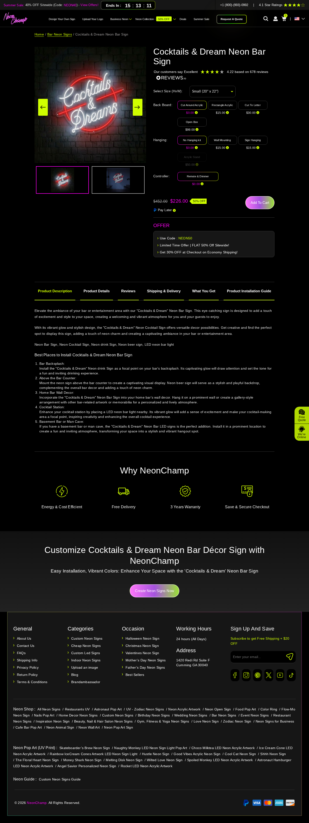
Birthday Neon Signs (154, 715)
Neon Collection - (152, 19)
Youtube (280, 675)
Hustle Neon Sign (155, 754)
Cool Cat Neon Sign (240, 754)
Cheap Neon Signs (86, 646)
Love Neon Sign (206, 721)
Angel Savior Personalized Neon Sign (86, 766)
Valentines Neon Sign (142, 653)
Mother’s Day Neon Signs (146, 660)
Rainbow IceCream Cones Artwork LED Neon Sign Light (93, 754)
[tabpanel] (154, 377)
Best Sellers (135, 675)
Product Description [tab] (55, 291)
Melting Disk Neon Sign (124, 760)
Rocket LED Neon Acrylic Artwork (146, 766)
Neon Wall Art (89, 727)
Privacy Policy (28, 667)
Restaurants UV (77, 709)
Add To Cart (260, 202)
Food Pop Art (245, 709)
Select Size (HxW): (168, 91)
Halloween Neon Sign (142, 638)
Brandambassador (85, 682)
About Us (24, 638)
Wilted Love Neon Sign (165, 760)
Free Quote (302, 418)
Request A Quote (232, 19)
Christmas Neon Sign (142, 646)
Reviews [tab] (128, 291)
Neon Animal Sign (60, 727)
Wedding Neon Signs (190, 715)
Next (137, 107)
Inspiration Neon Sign (53, 721)
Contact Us (25, 646)
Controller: (161, 176)
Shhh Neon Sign (273, 754)
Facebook (235, 675)
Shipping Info (27, 660)
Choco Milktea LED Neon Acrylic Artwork (223, 748)
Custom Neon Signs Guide (60, 779)
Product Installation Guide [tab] (249, 291)
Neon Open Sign (218, 709)
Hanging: (160, 140)
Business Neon (119, 19)
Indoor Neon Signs (85, 660)
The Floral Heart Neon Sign (37, 760)
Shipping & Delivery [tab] (164, 291)
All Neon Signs (48, 709)
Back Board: (162, 105)
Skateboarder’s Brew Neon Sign (84, 748)
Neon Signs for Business (275, 721)
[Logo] (16, 18)
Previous (43, 107)
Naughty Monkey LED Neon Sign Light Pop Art (150, 748)
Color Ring (268, 709)
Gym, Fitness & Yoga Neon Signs (163, 721)
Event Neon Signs (255, 715)
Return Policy (27, 675)
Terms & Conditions (32, 682)
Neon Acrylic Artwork (184, 709)
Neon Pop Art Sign (118, 727)
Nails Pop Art (44, 715)
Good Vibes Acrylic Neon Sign (197, 754)
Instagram (246, 675)
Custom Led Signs (85, 653)
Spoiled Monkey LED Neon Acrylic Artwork (220, 760)
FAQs (21, 653)
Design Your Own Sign (62, 19)
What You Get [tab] (203, 291)
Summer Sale (201, 19)
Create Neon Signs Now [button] (154, 591)
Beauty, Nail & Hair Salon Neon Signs (103, 721)
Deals (183, 19)
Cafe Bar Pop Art (28, 727)
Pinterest (257, 675)
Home (39, 34)
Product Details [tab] (97, 291)
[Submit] (289, 656)
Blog (74, 675)
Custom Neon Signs (86, 638)
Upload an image (84, 667)
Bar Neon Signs (59, 34)
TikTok (291, 675)
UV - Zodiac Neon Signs (145, 709)
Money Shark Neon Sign (82, 760)
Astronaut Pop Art (108, 709)
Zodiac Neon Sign (237, 721)
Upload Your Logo (92, 19)
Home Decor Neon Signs (78, 715)
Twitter (268, 675)
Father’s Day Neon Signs (145, 667)
